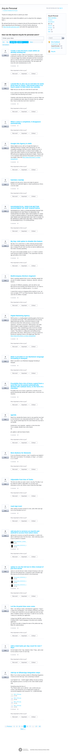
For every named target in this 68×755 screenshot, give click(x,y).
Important (24, 73)
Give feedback (55, 42)
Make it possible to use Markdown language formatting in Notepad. (27, 357)
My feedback (6, 44)
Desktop (50, 27)
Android (50, 25)
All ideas (50, 20)
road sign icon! (16, 506)
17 (36, 726)
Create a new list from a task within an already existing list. (25, 51)
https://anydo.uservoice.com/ (11, 27)
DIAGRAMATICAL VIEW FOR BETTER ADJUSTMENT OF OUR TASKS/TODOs (25, 207)
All (17, 65)
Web (49, 31)
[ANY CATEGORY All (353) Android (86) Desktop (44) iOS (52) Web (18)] (23, 42)
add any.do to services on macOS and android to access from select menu (25, 532)
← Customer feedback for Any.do (9, 10)
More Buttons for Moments (21, 453)
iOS (49, 29)
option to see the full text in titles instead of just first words (27, 567)
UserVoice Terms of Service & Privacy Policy (39, 749)
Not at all (15, 73)
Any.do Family (54, 44)
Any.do (53, 51)
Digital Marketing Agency (20, 316)
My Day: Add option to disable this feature (26, 241)
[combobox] (55, 38)
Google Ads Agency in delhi (21, 143)
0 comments (13, 65)
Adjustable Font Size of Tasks (22, 479)
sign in (61, 8)
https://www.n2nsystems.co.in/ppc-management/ (23, 336)
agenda (13, 415)
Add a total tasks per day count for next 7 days (26, 646)
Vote (5, 55)
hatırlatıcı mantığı (17, 180)
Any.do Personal (55, 46)
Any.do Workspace (55, 48)
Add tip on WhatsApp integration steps (25, 672)
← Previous (8, 726)
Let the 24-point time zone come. (23, 606)
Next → (23, 729)
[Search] (63, 38)
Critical (35, 73)
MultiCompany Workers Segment (23, 276)
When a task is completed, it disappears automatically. (26, 122)
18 (39, 726)
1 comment (13, 338)
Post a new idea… (52, 18)
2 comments (13, 103)
